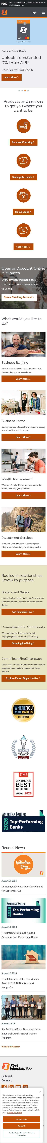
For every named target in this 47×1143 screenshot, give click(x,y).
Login (33, 12)
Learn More (10, 77)
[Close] (40, 1091)
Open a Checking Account (18, 297)
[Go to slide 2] (22, 90)
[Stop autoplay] (28, 90)
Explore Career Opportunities (22, 678)
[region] (21, 1115)
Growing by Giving (22, 643)
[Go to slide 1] (19, 90)
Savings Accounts (22, 177)
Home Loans (22, 211)
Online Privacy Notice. (14, 1112)
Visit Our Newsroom (11, 1046)
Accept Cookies (21, 1119)
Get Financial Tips (22, 611)
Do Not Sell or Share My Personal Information (21, 1134)
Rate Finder (22, 246)
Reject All (21, 1126)
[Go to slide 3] (25, 90)
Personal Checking (22, 142)
